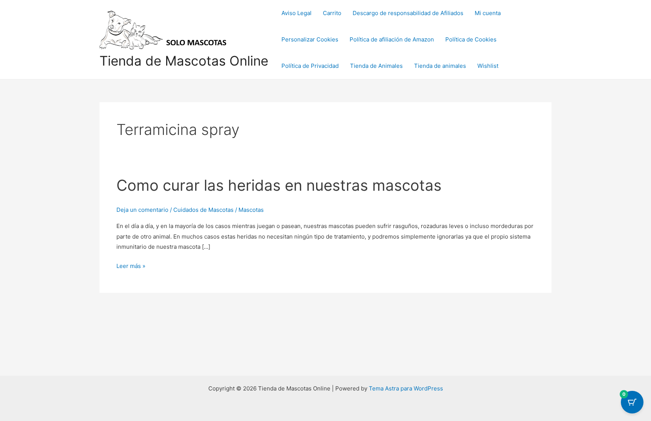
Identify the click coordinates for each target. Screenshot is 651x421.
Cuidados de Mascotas (203, 209)
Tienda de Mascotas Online (183, 61)
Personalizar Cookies (309, 39)
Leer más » (130, 265)
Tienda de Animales (376, 65)
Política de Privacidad (310, 65)
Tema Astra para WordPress (406, 388)
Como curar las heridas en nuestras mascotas (279, 185)
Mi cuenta (488, 13)
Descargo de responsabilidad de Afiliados (408, 13)
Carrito (332, 13)
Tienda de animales (440, 65)
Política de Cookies (471, 39)
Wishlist (487, 65)
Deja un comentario (142, 209)
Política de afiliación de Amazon (392, 39)
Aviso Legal (296, 13)
